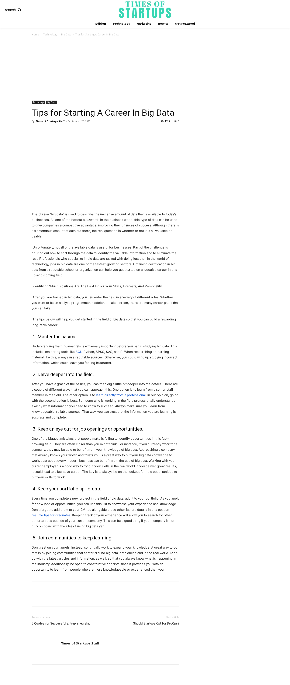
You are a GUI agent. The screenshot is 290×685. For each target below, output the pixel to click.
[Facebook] (36, 130)
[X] (45, 130)
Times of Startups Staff (50, 121)
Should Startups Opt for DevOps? (156, 623)
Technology (50, 34)
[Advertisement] (145, 68)
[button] (14, 9)
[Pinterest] (55, 130)
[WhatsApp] (65, 130)
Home (35, 34)
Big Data (66, 34)
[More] (75, 130)
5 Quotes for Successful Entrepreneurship (61, 623)
